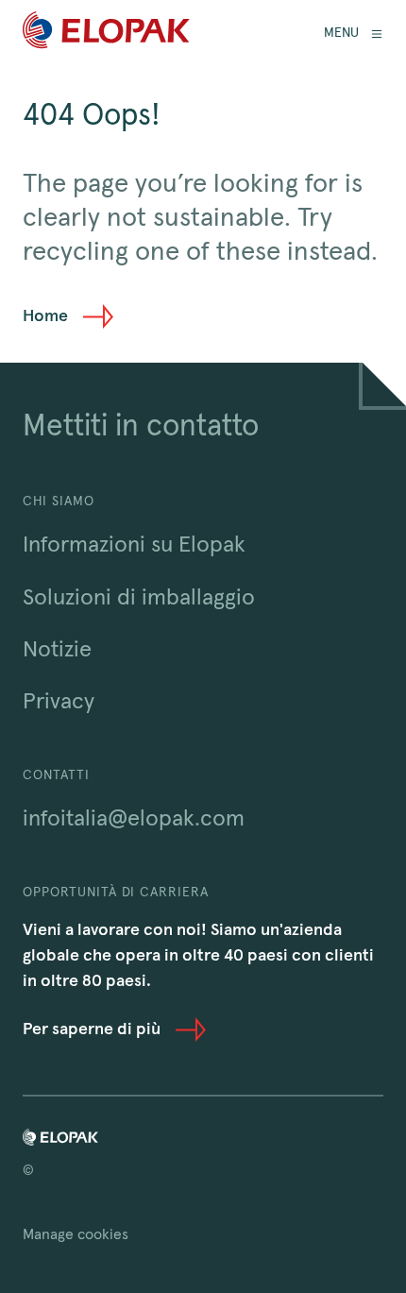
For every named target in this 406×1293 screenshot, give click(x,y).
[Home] (106, 33)
